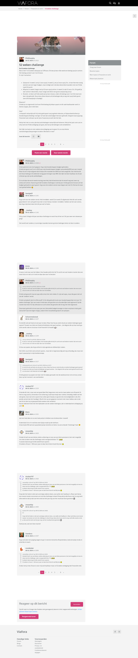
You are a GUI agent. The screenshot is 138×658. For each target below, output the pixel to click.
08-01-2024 (29, 60)
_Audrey (28, 210)
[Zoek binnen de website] (110, 3)
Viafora (22, 632)
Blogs (19, 643)
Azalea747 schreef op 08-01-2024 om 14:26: (35, 510)
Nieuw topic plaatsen (96, 78)
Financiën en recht (37, 9)
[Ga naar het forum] (114, 3)
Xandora (28, 534)
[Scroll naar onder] (134, 16)
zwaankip (29, 431)
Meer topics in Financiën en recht (100, 75)
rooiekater (29, 548)
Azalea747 (29, 386)
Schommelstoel (31, 317)
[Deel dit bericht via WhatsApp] (33, 136)
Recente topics (94, 71)
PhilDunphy (30, 58)
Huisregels (38, 641)
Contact (19, 646)
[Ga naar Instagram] (119, 632)
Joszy (27, 266)
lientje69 (29, 193)
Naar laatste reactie (61, 153)
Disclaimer (38, 643)
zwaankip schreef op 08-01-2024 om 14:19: (35, 482)
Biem (27, 412)
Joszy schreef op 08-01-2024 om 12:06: (33, 286)
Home (20, 9)
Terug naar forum (95, 67)
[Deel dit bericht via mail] (38, 136)
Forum (27, 9)
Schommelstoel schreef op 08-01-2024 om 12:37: (36, 365)
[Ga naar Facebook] (115, 632)
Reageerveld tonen (29, 616)
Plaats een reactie (41, 153)
